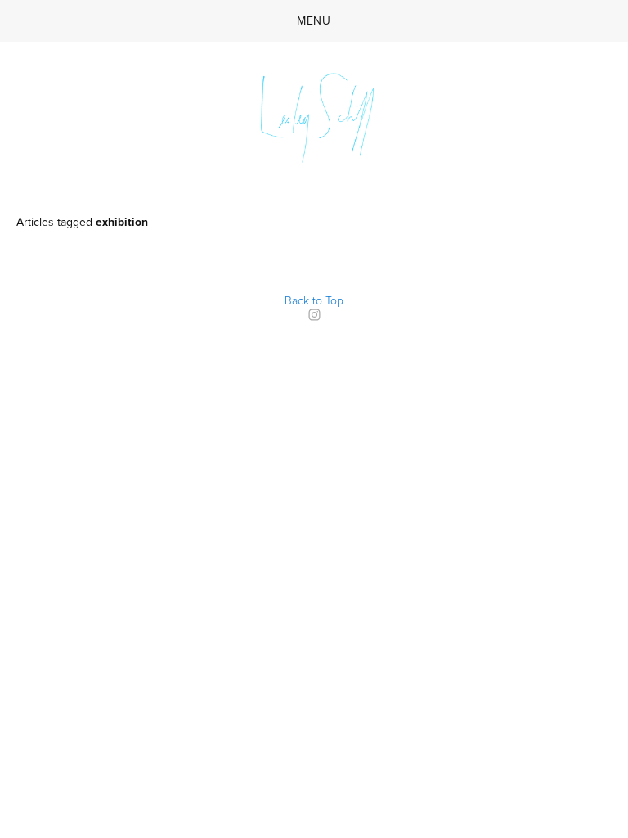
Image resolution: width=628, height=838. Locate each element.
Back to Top (314, 300)
